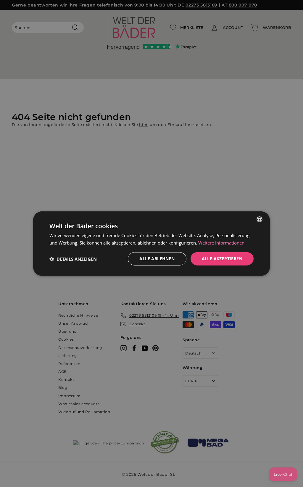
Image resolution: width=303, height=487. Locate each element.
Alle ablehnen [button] (157, 258)
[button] (73, 258)
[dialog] (151, 243)
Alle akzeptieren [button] (222, 258)
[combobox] (259, 219)
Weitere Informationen (221, 242)
